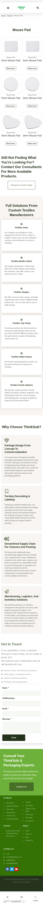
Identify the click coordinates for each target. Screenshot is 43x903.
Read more (11, 68)
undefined (15, 901)
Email (5, 709)
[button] (8, 8)
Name (5, 688)
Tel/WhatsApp (8, 698)
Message (6, 719)
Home (3, 16)
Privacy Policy (25, 882)
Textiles (10, 16)
